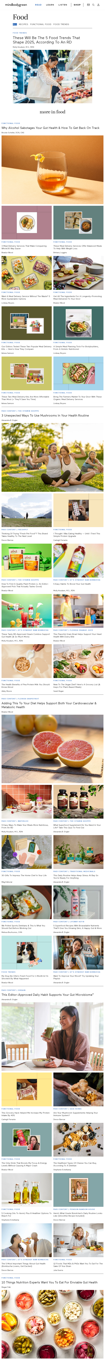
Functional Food (40, 24)
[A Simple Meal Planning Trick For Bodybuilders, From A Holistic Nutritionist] (78, 323)
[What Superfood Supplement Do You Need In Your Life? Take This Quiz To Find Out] (78, 802)
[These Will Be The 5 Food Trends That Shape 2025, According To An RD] (52, 76)
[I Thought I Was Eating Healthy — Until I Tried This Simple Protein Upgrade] (78, 510)
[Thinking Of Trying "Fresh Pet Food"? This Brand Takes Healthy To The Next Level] (27, 510)
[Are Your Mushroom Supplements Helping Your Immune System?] (78, 1089)
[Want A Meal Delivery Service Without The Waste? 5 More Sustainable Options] (27, 273)
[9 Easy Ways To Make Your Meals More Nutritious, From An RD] (27, 802)
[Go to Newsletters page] (88, 5)
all (15, 24)
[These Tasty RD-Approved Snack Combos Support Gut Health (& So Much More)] (27, 611)
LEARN (50, 5)
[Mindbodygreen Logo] (16, 5)
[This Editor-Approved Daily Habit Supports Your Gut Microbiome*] (52, 1036)
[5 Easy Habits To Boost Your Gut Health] (78, 560)
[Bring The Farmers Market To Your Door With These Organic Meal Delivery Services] (78, 373)
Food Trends (61, 24)
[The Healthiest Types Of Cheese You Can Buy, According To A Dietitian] (78, 1140)
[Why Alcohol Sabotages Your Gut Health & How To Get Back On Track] (52, 169)
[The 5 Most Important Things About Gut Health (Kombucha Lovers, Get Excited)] (27, 1240)
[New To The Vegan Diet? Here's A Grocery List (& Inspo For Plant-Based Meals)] (78, 661)
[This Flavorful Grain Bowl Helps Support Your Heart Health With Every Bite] (78, 611)
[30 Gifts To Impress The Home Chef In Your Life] (27, 852)
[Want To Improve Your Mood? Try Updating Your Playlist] (78, 952)
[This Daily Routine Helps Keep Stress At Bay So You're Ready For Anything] (78, 852)
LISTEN (63, 5)
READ (38, 5)
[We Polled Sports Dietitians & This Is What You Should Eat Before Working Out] (27, 902)
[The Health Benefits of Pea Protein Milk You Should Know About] (27, 661)
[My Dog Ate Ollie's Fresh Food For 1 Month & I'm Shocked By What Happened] (27, 952)
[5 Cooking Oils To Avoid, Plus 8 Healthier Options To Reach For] (27, 1190)
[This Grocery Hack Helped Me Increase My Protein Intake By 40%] (27, 1089)
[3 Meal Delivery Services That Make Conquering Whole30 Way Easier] (27, 222)
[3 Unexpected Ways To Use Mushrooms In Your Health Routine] (52, 457)
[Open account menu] (98, 5)
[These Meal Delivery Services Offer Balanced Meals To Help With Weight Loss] (78, 222)
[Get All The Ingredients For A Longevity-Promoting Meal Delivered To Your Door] (78, 273)
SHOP (77, 5)
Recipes (23, 24)
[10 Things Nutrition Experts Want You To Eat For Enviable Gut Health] (52, 1324)
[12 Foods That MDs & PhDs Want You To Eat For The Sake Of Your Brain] (78, 1240)
